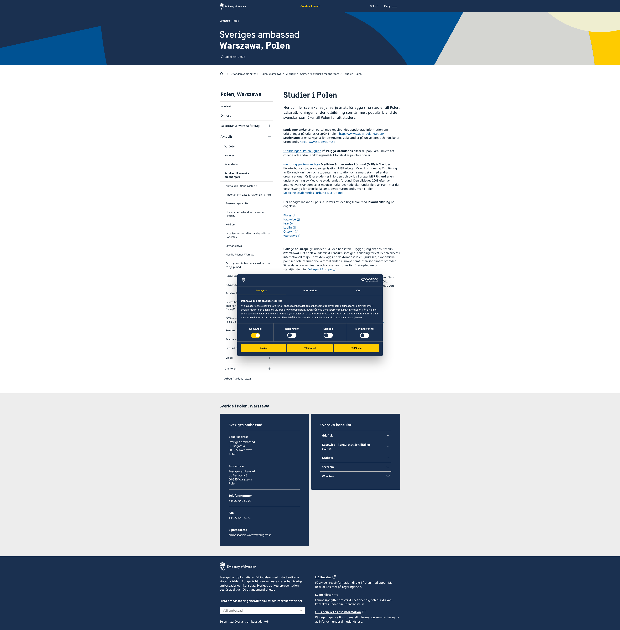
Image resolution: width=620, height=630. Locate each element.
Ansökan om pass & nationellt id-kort (248, 194)
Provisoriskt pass (236, 293)
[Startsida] (223, 74)
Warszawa (290, 236)
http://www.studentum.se (317, 142)
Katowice (289, 219)
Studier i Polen (235, 330)
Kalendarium (232, 164)
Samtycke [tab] (261, 290)
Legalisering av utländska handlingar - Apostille (248, 235)
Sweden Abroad (310, 6)
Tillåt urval (310, 348)
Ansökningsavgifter (238, 203)
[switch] (291, 335)
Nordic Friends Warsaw (240, 254)
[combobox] (262, 610)
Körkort (230, 224)
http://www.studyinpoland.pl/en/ (361, 133)
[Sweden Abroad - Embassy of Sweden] (236, 6)
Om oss (226, 115)
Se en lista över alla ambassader (242, 621)
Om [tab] (358, 290)
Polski (235, 21)
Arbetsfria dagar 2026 (237, 378)
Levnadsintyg (234, 246)
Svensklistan (324, 595)
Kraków (288, 223)
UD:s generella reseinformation (338, 612)
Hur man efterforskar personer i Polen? (245, 214)
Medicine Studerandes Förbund (304, 193)
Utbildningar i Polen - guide (302, 151)
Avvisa (263, 348)
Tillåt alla (356, 348)
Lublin (287, 227)
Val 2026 (229, 146)
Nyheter (229, 155)
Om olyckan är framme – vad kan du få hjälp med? (248, 265)
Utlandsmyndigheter (243, 74)
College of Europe (319, 269)
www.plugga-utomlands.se (301, 164)
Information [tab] (310, 290)
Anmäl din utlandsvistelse (241, 186)
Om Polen (230, 368)
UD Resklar (323, 577)
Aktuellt (291, 74)
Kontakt (226, 106)
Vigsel (229, 357)
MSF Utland (335, 193)
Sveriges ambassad (260, 40)
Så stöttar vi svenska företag (240, 126)
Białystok (289, 215)
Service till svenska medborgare (319, 74)
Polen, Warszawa (271, 74)
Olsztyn (288, 231)
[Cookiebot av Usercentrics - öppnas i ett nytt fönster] (365, 280)
